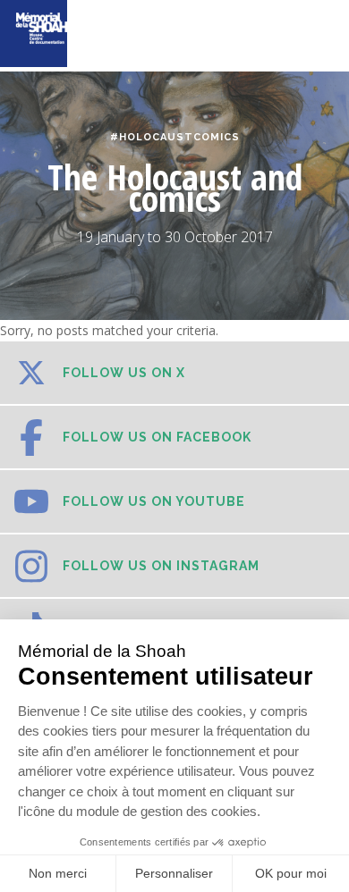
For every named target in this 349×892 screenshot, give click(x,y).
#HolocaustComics (175, 137)
